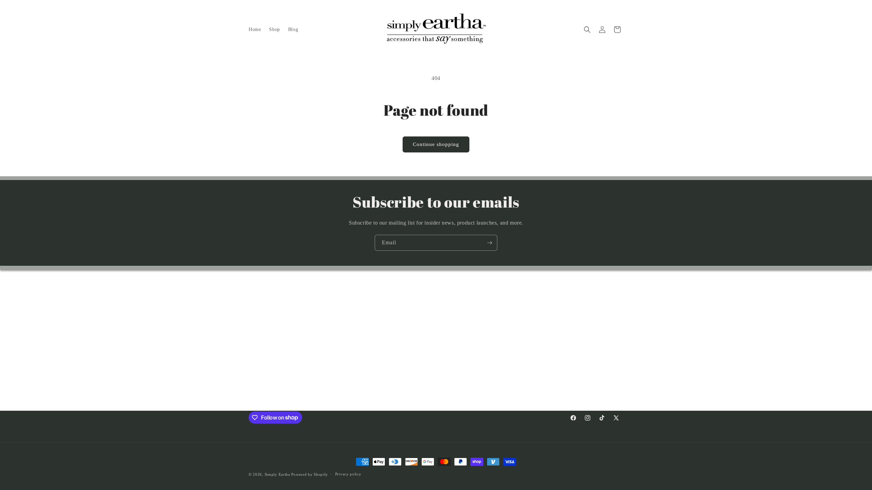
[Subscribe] (489, 243)
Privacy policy (348, 474)
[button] (587, 29)
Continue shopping (436, 144)
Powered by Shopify (309, 474)
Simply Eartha (278, 474)
